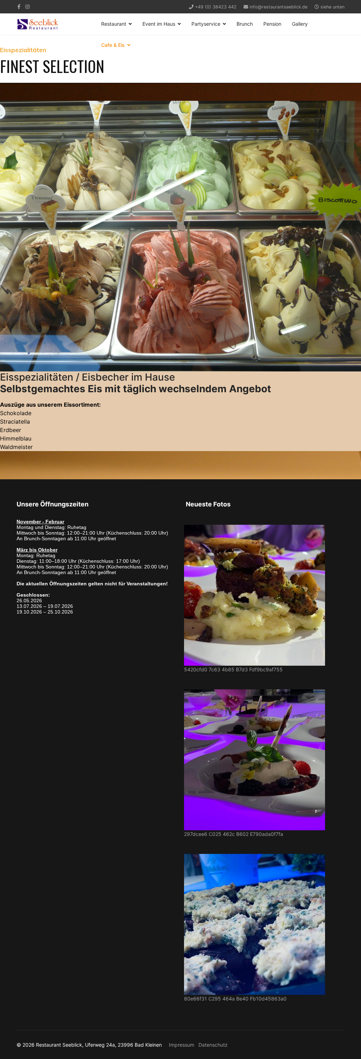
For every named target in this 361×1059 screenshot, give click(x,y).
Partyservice (205, 24)
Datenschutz (213, 1045)
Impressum (181, 1045)
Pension (272, 24)
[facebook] (18, 7)
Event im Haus (158, 24)
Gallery (300, 24)
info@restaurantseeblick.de (278, 7)
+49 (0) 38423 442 (216, 7)
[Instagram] (27, 7)
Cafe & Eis (113, 45)
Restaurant (113, 24)
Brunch (245, 24)
